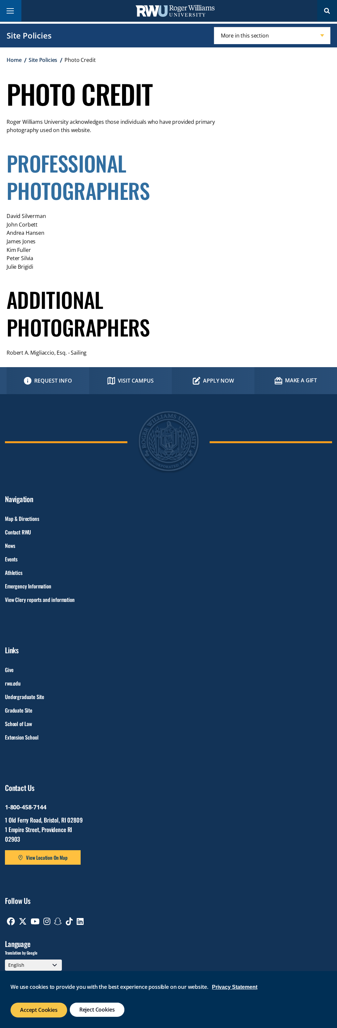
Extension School (21, 737)
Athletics (13, 573)
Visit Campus (136, 380)
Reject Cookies (97, 1009)
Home (14, 60)
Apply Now (218, 380)
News (10, 546)
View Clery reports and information (40, 600)
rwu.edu (13, 683)
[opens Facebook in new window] (11, 921)
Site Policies (29, 35)
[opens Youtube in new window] (35, 921)
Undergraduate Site (24, 697)
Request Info (53, 380)
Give (9, 670)
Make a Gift (301, 380)
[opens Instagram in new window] (46, 921)
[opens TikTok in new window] (69, 921)
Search (327, 10)
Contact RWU (18, 532)
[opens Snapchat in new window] (58, 921)
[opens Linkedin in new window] (80, 921)
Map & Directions (22, 519)
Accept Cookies (39, 1010)
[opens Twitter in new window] (23, 921)
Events (11, 559)
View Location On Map (46, 857)
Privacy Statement (234, 987)
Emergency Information (28, 586)
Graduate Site (18, 710)
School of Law (18, 724)
